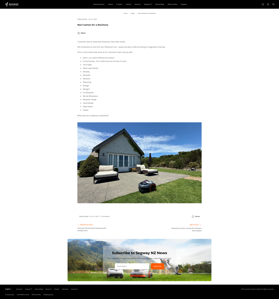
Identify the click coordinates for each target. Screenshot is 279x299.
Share (83, 33)
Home (125, 13)
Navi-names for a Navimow (147, 13)
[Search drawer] (262, 4)
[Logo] (12, 4)
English (8, 289)
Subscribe (158, 266)
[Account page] (268, 4)
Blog (132, 13)
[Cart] (273, 4)
